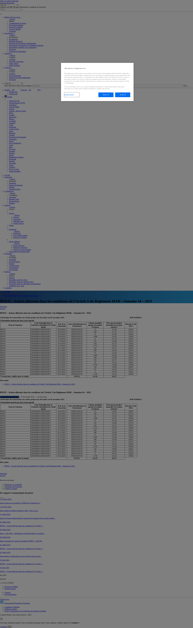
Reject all (106, 94)
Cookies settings (69, 94)
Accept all (123, 94)
